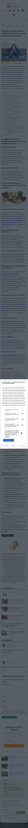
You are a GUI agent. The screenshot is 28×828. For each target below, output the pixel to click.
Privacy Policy (22, 445)
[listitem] (14, 410)
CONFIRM (8, 440)
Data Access (14, 445)
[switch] (22, 414)
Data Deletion (5, 445)
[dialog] (14, 414)
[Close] (24, 382)
